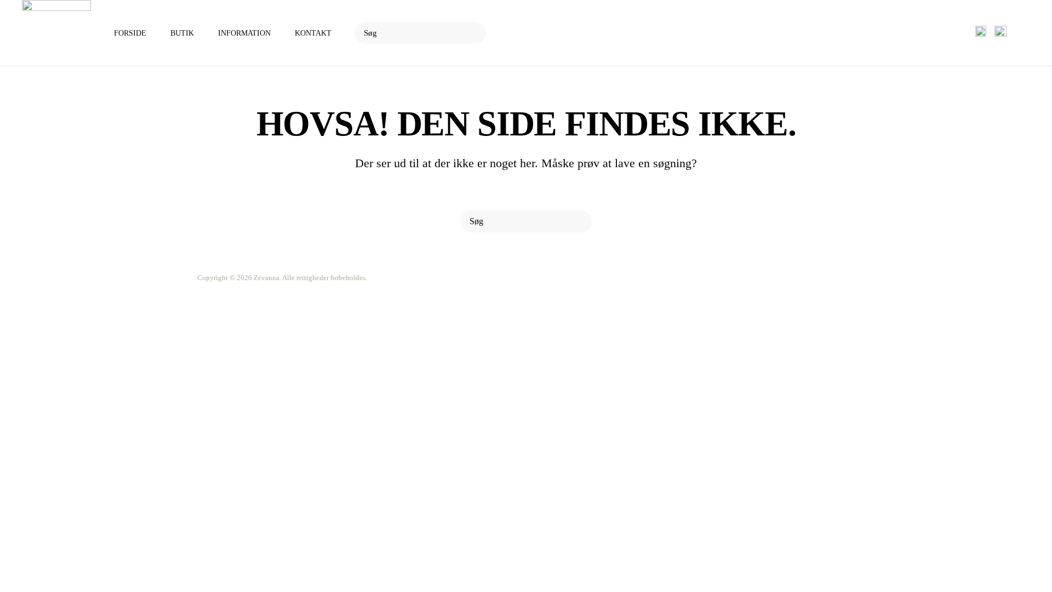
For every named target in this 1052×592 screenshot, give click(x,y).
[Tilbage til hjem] (56, 33)
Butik (182, 33)
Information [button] (244, 33)
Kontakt (313, 33)
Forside (130, 33)
